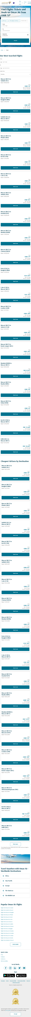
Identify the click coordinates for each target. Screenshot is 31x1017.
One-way (4, 20)
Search (15, 40)
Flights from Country (16, 982)
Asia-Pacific (8, 881)
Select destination (6, 30)
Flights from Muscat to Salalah (7, 907)
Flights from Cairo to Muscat (6, 921)
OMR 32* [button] (5, 15)
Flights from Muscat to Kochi (6, 917)
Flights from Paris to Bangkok (7, 928)
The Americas (9, 891)
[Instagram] (10, 968)
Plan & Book (21, 3)
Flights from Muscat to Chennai (7, 926)
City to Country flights (21, 980)
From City (28, 980)
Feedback (3, 956)
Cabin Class (2, 71)
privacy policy (8, 1010)
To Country (3, 980)
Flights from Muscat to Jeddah (7, 924)
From (4, 24)
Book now (15, 92)
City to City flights (13, 980)
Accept (15, 1014)
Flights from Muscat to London (7, 935)
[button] (14, 21)
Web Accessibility (4, 961)
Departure (5, 34)
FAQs (2, 954)
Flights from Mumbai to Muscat (7, 940)
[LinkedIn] (15, 968)
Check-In (25, 3)
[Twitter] (19, 968)
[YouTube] (24, 968)
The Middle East (10, 895)
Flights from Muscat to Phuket (7, 914)
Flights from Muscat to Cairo (6, 919)
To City (7, 980)
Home (2, 50)
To (3, 29)
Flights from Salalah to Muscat (7, 910)
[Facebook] (5, 968)
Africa (7, 876)
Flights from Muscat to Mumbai (7, 931)
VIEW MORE (15, 944)
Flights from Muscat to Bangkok (7, 912)
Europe (7, 886)
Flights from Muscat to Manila (7, 938)
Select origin (5, 25)
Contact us (3, 959)
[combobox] (16, 62)
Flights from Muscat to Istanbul (7, 933)
